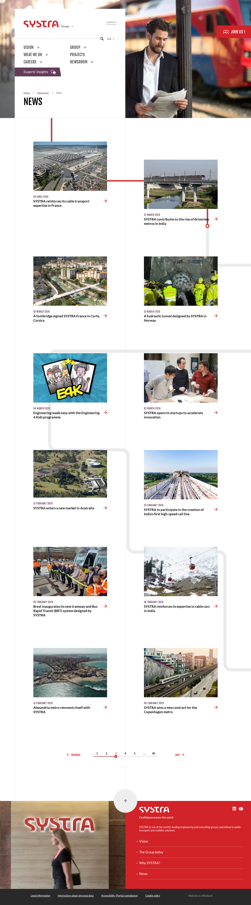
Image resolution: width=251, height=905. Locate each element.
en (109, 38)
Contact (111, 22)
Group (65, 26)
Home (27, 92)
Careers (30, 61)
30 (153, 753)
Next (177, 755)
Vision (29, 47)
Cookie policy (152, 895)
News (143, 874)
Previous (75, 755)
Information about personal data (76, 895)
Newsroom (79, 61)
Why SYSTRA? (149, 863)
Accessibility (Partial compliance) (119, 895)
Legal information (40, 895)
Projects (77, 54)
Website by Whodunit (200, 895)
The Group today (151, 852)
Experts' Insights (36, 72)
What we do (33, 54)
